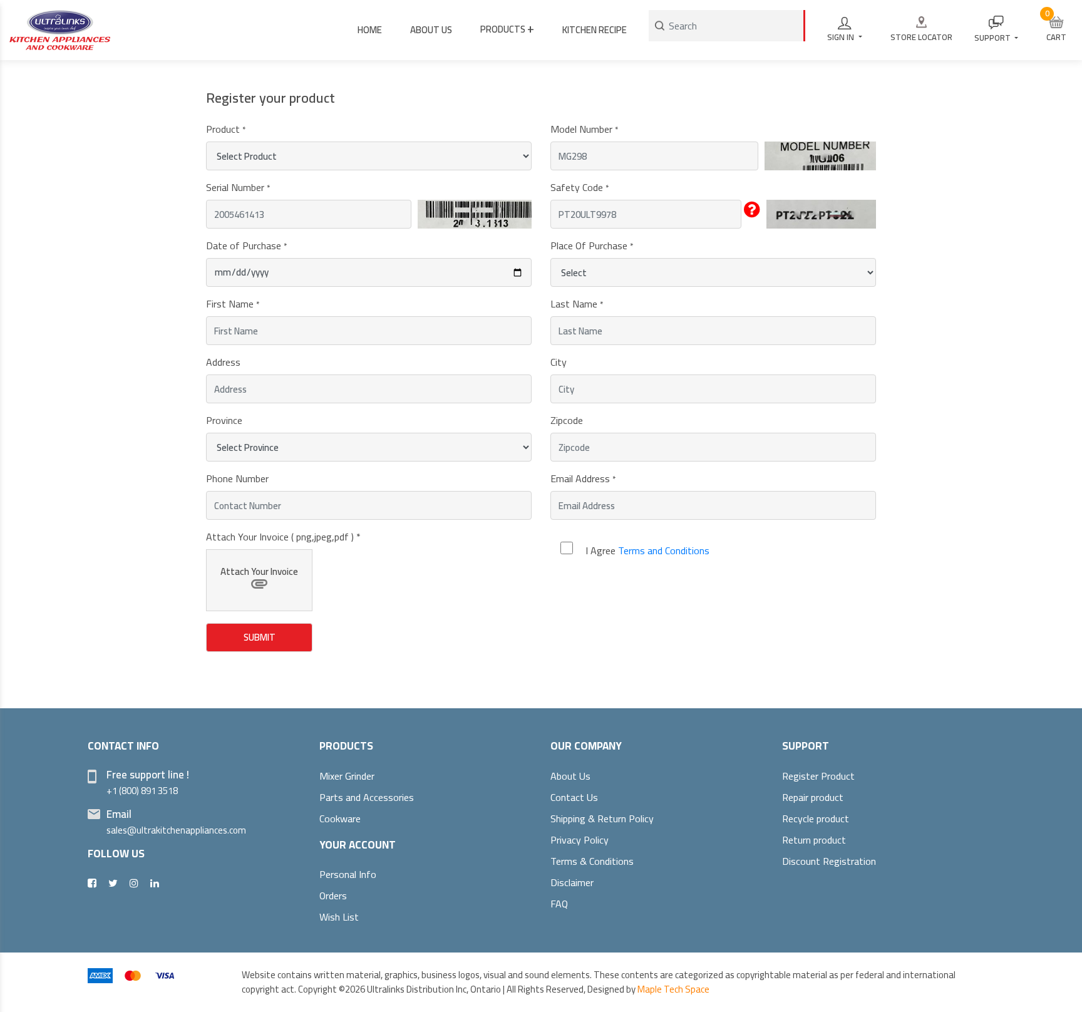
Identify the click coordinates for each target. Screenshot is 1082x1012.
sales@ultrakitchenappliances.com (176, 830)
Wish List (339, 916)
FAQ (559, 903)
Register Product (818, 776)
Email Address (583, 478)
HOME (370, 30)
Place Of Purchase (591, 245)
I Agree (647, 550)
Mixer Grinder (346, 776)
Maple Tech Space (673, 989)
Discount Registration (829, 861)
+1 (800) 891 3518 (142, 791)
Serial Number (238, 187)
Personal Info (347, 874)
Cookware (340, 818)
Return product (814, 839)
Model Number (584, 129)
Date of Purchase (246, 245)
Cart (1056, 25)
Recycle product (815, 818)
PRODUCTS (507, 27)
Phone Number (237, 478)
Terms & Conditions (592, 861)
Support (993, 37)
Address (223, 361)
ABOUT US (431, 30)
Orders (333, 895)
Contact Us (574, 797)
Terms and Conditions (663, 550)
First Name (232, 303)
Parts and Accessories (366, 797)
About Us (570, 776)
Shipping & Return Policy (602, 818)
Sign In (841, 36)
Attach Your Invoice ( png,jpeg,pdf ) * (283, 536)
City (558, 361)
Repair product (812, 797)
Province (224, 420)
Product (225, 129)
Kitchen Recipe (594, 30)
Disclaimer (572, 882)
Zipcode (566, 420)
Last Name (576, 303)
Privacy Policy (579, 839)
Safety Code (579, 187)
